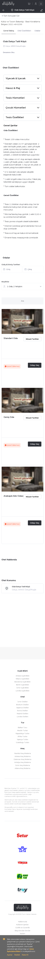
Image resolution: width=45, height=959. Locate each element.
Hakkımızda (22, 922)
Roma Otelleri (22, 711)
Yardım (22, 934)
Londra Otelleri (22, 717)
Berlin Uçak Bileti (22, 685)
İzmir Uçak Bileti (22, 688)
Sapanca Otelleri (22, 708)
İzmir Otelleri (23, 702)
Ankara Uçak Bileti (22, 676)
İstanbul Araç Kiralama (22, 753)
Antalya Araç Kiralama (22, 762)
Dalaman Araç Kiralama (22, 759)
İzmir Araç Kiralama (22, 765)
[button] (23, 270)
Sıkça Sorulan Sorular (22, 931)
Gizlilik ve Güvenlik (22, 928)
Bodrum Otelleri (22, 705)
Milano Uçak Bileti (22, 679)
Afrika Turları (22, 736)
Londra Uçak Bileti (22, 691)
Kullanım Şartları (22, 925)
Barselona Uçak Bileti (22, 682)
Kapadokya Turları (22, 733)
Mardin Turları (22, 730)
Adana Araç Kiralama (22, 768)
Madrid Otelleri (22, 714)
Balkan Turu (22, 727)
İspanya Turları (22, 739)
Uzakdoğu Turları (22, 742)
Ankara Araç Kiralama (22, 756)
